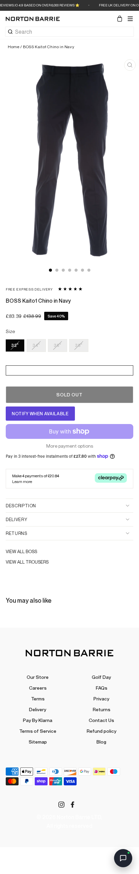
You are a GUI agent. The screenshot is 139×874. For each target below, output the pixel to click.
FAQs (101, 688)
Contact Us (101, 720)
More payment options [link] (69, 446)
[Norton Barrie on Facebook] (73, 804)
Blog (101, 742)
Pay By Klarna (37, 720)
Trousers (37, 562)
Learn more (22, 481)
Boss (31, 551)
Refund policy (101, 731)
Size (10, 331)
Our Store (38, 677)
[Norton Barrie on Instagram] (61, 804)
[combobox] (74, 31)
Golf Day (101, 677)
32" (15, 345)
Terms (38, 698)
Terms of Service (37, 731)
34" (36, 345)
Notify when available (40, 413)
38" (79, 345)
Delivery (16, 519)
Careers (38, 688)
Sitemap (38, 742)
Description (21, 505)
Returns (16, 533)
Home (13, 46)
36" (57, 345)
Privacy (101, 698)
